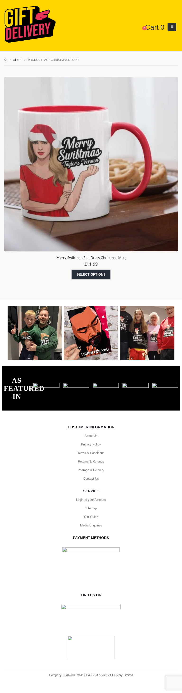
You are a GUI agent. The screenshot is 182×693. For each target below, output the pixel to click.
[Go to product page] (91, 164)
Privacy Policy (91, 444)
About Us (91, 436)
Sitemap (91, 508)
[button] (172, 27)
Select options (91, 274)
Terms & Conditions (91, 453)
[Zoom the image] (46, 385)
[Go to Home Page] (5, 59)
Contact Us (91, 478)
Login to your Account (91, 500)
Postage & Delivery (91, 470)
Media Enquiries (91, 525)
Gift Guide (91, 517)
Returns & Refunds (91, 461)
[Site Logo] (30, 24)
